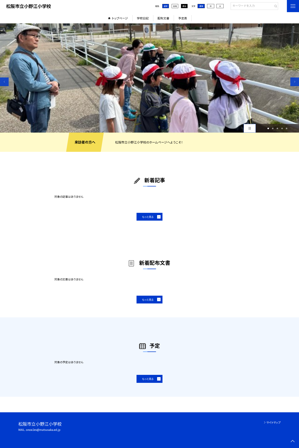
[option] (149, 78)
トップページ (120, 18)
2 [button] (273, 128)
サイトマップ (273, 422)
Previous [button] (4, 81)
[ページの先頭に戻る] (292, 441)
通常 (165, 6)
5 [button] (286, 128)
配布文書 (163, 18)
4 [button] (282, 128)
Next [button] (294, 81)
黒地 (184, 6)
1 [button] (268, 128)
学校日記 (143, 18)
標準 (201, 6)
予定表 (182, 18)
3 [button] (277, 128)
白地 (175, 6)
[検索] (275, 5)
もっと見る (148, 217)
